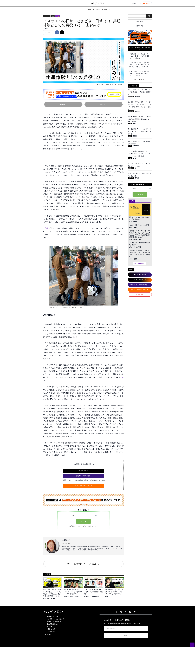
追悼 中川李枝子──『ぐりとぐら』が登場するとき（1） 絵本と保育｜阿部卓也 (139, 131)
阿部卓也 (135, 136)
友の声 (89, 9)
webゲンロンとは (52, 616)
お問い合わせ (51, 629)
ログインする (83, 470)
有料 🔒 (57, 16)
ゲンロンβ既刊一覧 (140, 274)
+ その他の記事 (66, 543)
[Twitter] (125, 611)
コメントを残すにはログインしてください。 (83, 564)
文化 (129, 123)
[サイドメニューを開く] (45, 3)
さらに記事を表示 (139, 79)
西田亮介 (86, 596)
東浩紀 (97, 596)
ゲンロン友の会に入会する (83, 485)
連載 (129, 158)
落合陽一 (77, 596)
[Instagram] (121, 611)
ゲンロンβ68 (47, 16)
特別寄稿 (130, 96)
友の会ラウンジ (106, 9)
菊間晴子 (137, 96)
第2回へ (63, 104)
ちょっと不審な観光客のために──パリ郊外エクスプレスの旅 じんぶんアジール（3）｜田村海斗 (139, 153)
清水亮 (71, 596)
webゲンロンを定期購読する (140, 285)
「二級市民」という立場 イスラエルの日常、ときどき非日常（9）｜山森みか (139, 56)
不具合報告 (139, 294)
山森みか (46, 28)
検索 (149, 16)
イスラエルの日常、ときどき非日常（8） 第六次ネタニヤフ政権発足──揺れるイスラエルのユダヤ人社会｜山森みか (139, 65)
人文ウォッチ (96, 9)
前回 (46, 228)
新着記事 (130, 111)
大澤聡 (92, 596)
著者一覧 (139, 26)
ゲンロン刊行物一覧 (139, 280)
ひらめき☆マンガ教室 (49, 598)
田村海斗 (135, 158)
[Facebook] (116, 611)
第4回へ (103, 104)
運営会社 (50, 626)
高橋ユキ (137, 111)
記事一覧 (139, 22)
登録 (125, 636)
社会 (53, 16)
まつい (137, 168)
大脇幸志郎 (136, 146)
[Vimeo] (130, 611)
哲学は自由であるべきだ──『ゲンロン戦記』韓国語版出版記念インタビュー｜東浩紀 (139, 119)
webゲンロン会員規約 (54, 621)
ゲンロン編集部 (133, 221)
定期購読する (135, 3)
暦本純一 (66, 596)
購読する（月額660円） (83, 476)
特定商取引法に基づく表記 (55, 619)
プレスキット (51, 631)
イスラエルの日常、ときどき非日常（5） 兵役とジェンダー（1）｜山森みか (139, 73)
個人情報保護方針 (52, 624)
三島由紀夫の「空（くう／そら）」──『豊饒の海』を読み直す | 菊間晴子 (139, 92)
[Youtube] (134, 611)
